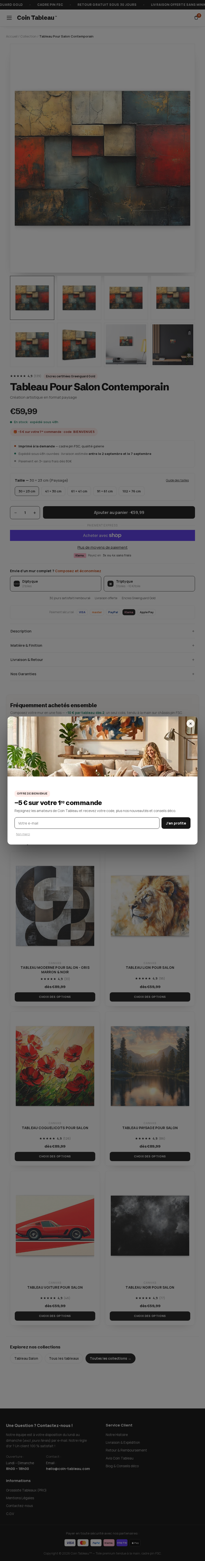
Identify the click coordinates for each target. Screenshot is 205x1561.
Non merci (23, 834)
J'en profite (176, 823)
